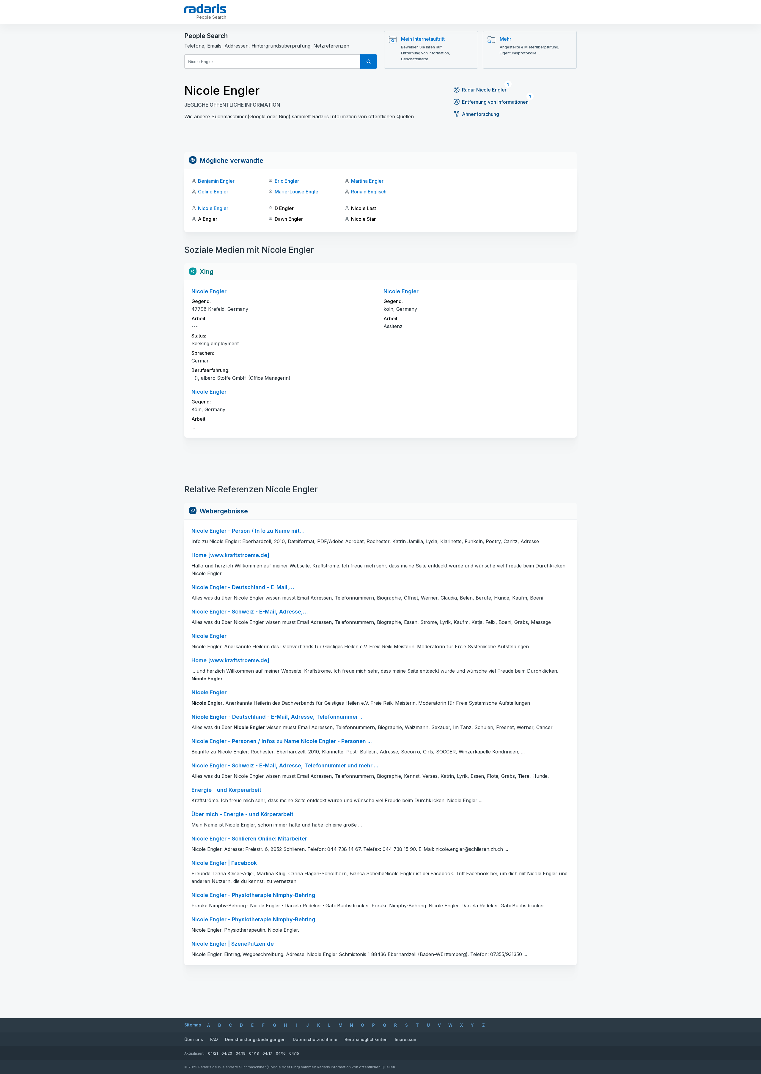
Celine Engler (213, 192)
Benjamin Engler (216, 181)
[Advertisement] (380, 138)
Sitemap (192, 1024)
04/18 (254, 1053)
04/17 (267, 1053)
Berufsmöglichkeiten (366, 1039)
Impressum (406, 1039)
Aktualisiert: (194, 1053)
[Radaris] (205, 8)
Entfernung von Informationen (495, 102)
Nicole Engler (213, 208)
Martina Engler (367, 181)
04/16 (281, 1053)
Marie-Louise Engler (297, 192)
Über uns (193, 1039)
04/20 (226, 1053)
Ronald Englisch (368, 192)
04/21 (213, 1053)
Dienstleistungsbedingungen (255, 1039)
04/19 (241, 1053)
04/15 (294, 1053)
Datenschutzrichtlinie (315, 1039)
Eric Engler (287, 181)
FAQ (214, 1039)
